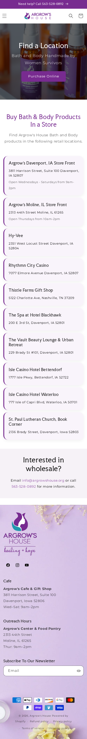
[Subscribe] (78, 671)
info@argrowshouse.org (43, 480)
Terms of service (33, 728)
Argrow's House (41, 715)
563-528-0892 (24, 486)
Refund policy (39, 721)
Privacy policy (62, 721)
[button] (71, 16)
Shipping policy (59, 728)
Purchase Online (43, 76)
